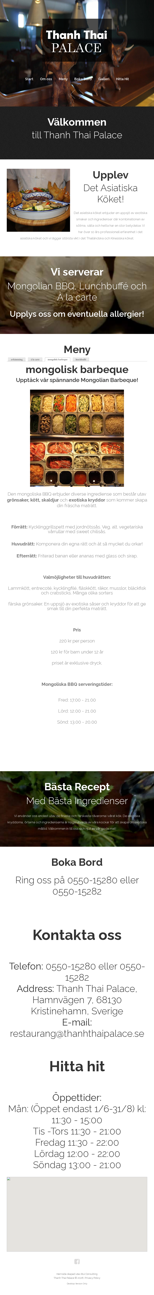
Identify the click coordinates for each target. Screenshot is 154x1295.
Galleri (103, 79)
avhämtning (17, 359)
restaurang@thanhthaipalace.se (77, 1033)
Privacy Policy (92, 1277)
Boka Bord (83, 79)
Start (29, 79)
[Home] (77, 22)
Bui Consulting (89, 1274)
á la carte (35, 359)
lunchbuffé (81, 359)
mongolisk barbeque (59, 359)
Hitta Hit (122, 79)
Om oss (46, 79)
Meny (63, 79)
